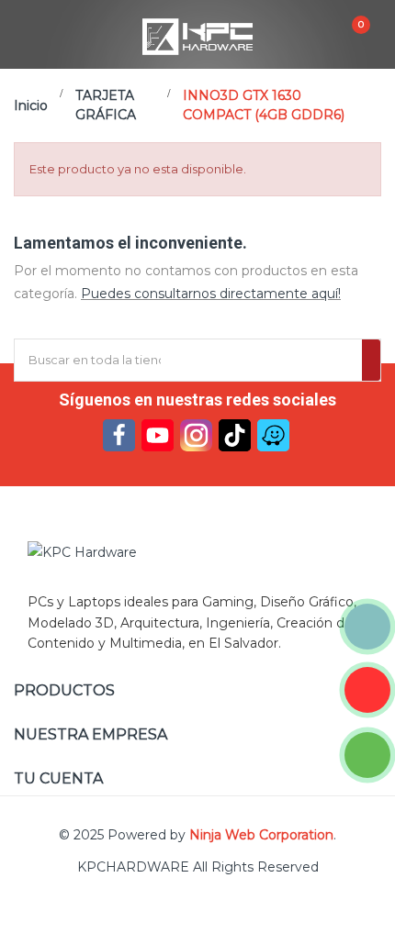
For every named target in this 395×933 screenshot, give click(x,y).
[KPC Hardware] (197, 553)
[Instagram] (196, 435)
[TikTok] (235, 435)
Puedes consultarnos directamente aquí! (211, 293)
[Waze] (273, 435)
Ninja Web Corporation (261, 835)
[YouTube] (157, 435)
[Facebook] (119, 435)
